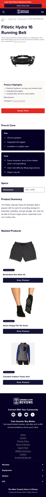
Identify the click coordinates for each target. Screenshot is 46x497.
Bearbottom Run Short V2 (14, 274)
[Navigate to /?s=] (3, 12)
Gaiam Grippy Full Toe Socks (15, 325)
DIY (3, 481)
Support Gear (12, 19)
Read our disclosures (19, 41)
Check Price (23, 110)
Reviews (5, 464)
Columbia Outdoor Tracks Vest (16, 376)
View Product (23, 280)
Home (3, 19)
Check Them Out (23, 6)
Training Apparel (22, 19)
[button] (2, 4)
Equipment (7, 470)
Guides (5, 476)
